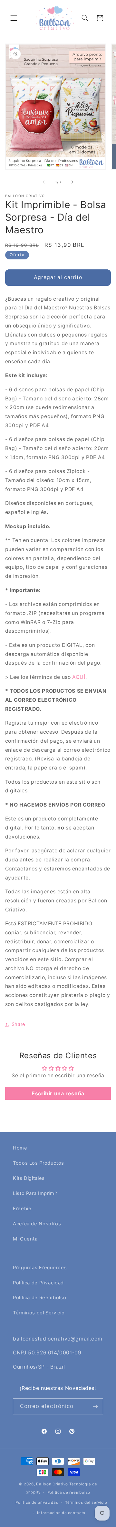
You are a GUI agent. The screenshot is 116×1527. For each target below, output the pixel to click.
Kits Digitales (29, 1178)
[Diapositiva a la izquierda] (43, 182)
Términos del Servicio (38, 1313)
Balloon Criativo (52, 1484)
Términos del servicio (86, 1502)
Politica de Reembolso (39, 1298)
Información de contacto (61, 1513)
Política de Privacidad (38, 1283)
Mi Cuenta (25, 1239)
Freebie (22, 1208)
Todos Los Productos (38, 1163)
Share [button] (18, 1024)
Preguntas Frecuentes (40, 1268)
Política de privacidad (36, 1502)
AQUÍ (78, 677)
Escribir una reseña (58, 1093)
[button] (13, 18)
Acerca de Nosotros (37, 1224)
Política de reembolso (68, 1492)
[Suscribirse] (95, 1406)
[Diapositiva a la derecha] (72, 182)
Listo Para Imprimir (35, 1193)
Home (20, 1148)
